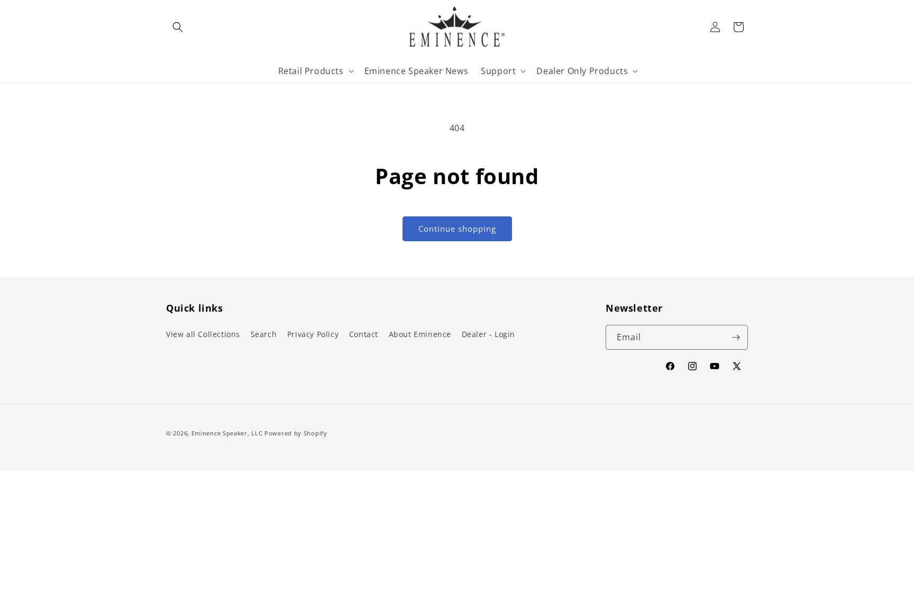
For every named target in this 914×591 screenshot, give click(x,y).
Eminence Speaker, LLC (227, 433)
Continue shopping (457, 228)
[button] (177, 27)
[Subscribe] (735, 337)
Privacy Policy (313, 334)
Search (264, 334)
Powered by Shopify (295, 433)
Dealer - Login (488, 334)
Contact (363, 334)
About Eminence (420, 334)
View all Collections (203, 334)
